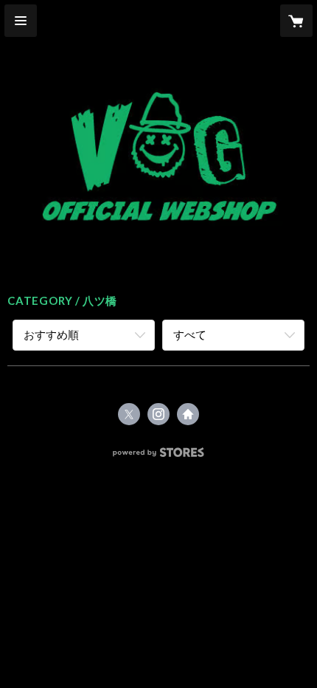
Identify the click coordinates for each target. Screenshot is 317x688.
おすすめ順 (51, 334)
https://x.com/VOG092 (129, 414)
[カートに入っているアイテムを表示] (296, 20)
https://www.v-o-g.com (188, 414)
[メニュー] (20, 20)
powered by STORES (159, 456)
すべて (189, 334)
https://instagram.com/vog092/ (158, 414)
